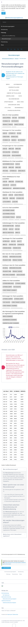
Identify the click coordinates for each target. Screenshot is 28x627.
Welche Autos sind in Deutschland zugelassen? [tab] (12, 535)
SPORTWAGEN (8, 101)
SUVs (20, 96)
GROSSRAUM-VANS (14, 104)
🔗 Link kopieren (6, 567)
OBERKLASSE (10, 96)
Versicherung (4, 29)
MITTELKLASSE (14, 90)
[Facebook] (10, 577)
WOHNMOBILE (19, 107)
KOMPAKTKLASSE (14, 87)
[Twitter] (14, 577)
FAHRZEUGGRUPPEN (14, 110)
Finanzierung (4, 41)
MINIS (8, 84)
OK (3, 13)
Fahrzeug (3, 32)
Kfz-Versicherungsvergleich (7, 26)
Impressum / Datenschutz (12, 614)
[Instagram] (17, 577)
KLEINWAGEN (18, 84)
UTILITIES (8, 107)
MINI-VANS (20, 101)
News (2, 45)
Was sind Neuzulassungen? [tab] (10, 469)
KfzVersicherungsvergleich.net (8, 58)
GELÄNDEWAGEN (14, 99)
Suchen (25, 22)
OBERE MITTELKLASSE (14, 93)
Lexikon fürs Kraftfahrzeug (8, 35)
